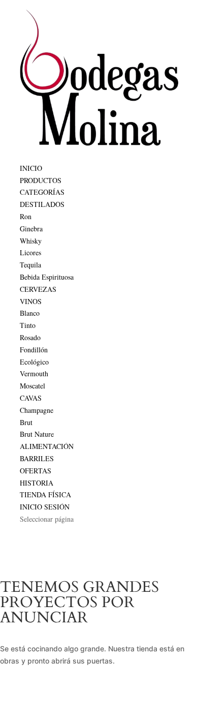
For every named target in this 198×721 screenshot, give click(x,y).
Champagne (36, 410)
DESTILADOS (42, 204)
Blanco (30, 313)
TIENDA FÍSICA (45, 494)
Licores (30, 252)
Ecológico (34, 362)
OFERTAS (35, 470)
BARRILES (37, 458)
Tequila (30, 264)
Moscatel (32, 385)
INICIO (31, 168)
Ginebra (31, 228)
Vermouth (34, 373)
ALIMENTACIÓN (47, 446)
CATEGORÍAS (42, 192)
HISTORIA (36, 483)
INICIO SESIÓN (45, 507)
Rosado (30, 337)
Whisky (31, 241)
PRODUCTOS (40, 180)
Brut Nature (37, 434)
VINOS (31, 301)
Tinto (28, 325)
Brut (26, 422)
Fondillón (34, 349)
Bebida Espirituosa (47, 277)
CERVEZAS (38, 289)
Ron (25, 216)
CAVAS (31, 398)
